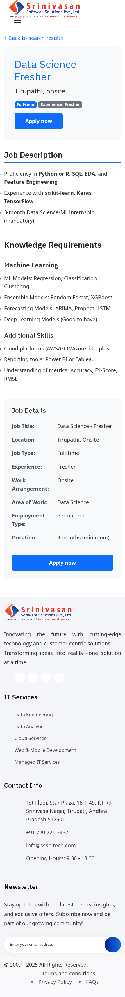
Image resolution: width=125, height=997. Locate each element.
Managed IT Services (37, 762)
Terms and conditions (68, 973)
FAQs (92, 981)
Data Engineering (34, 714)
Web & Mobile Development (45, 750)
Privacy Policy (55, 981)
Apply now (38, 120)
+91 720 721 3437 (47, 832)
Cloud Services (31, 738)
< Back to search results (33, 37)
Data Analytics (30, 726)
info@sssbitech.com (51, 845)
